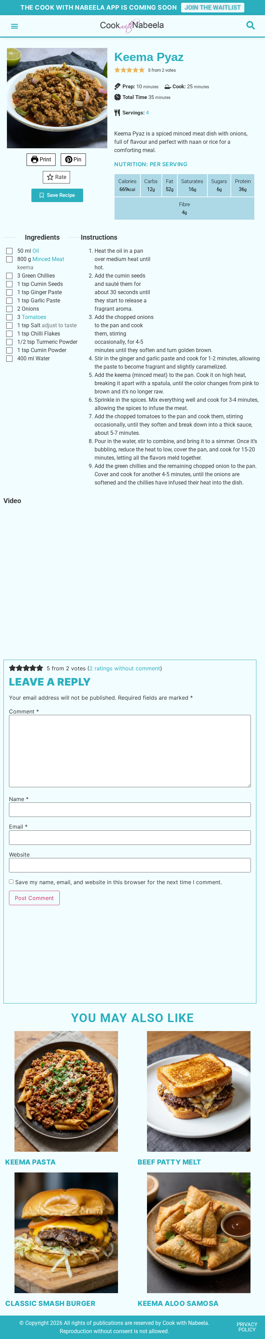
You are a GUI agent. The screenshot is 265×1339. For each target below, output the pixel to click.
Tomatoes (34, 317)
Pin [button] (76, 159)
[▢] (10, 251)
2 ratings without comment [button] (124, 668)
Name (19, 799)
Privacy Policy (247, 1327)
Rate (60, 177)
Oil (35, 251)
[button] (14, 26)
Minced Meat (48, 259)
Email (18, 826)
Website (19, 854)
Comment (24, 711)
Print (44, 159)
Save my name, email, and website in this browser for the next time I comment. (118, 882)
